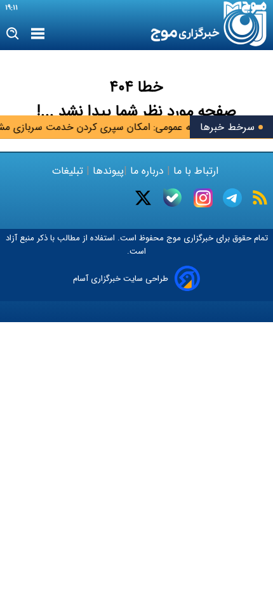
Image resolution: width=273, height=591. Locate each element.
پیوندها (107, 171)
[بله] (172, 197)
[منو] (37, 34)
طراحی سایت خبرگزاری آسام (120, 278)
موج (172, 238)
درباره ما (147, 171)
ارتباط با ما (196, 171)
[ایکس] (143, 197)
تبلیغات (69, 171)
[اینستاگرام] (203, 197)
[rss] (260, 197)
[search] (13, 34)
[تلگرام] (232, 197)
